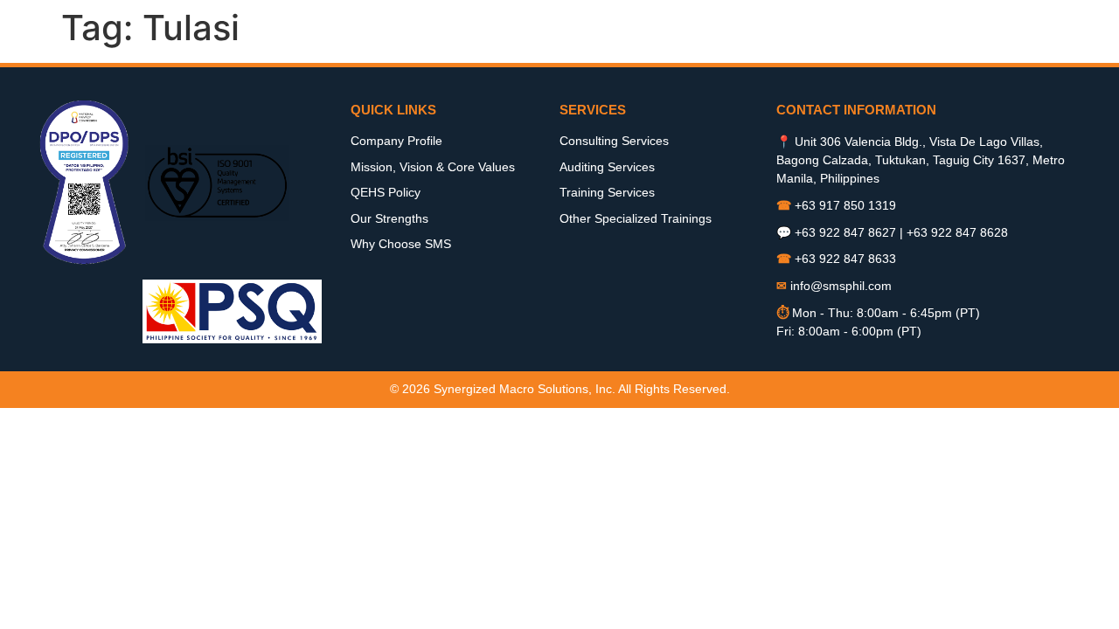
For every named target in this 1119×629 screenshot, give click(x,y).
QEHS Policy (385, 192)
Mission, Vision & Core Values (433, 167)
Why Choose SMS (401, 244)
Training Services (607, 192)
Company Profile (396, 141)
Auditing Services (607, 167)
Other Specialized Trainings (636, 218)
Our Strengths (389, 218)
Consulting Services (614, 141)
